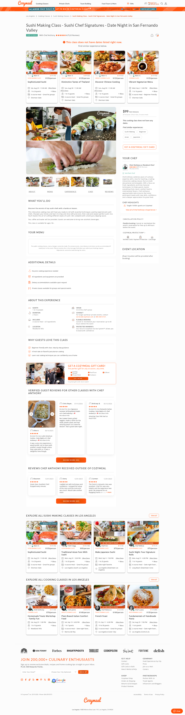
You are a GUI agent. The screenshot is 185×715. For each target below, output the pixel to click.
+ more (108, 492)
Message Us (151, 3)
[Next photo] (52, 414)
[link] (41, 547)
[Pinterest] (41, 680)
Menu (54, 91)
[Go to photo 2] (42, 426)
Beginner (142, 132)
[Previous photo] (31, 414)
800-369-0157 (101, 317)
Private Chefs (64, 3)
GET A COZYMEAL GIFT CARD (139, 147)
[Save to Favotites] (158, 35)
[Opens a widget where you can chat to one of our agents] (177, 711)
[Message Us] (146, 3)
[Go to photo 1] (40, 426)
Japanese (136, 137)
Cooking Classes (42, 3)
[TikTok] (29, 680)
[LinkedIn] (49, 680)
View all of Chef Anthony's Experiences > (141, 210)
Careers (146, 669)
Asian (127, 137)
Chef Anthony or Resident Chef (142, 165)
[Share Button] (152, 35)
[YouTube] (37, 680)
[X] (45, 680)
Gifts (132, 3)
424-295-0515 (155, 4)
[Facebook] (26, 680)
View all (154, 516)
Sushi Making (130, 132)
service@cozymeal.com (84, 317)
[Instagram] (22, 680)
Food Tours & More (109, 3)
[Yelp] (33, 680)
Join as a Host (148, 667)
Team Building (85, 3)
